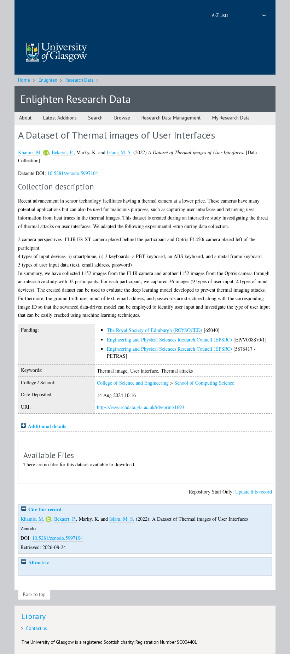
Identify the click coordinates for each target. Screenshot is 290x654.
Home (24, 80)
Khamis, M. (30, 152)
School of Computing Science (204, 382)
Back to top (34, 594)
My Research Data (231, 118)
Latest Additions (60, 118)
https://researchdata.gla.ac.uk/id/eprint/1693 (140, 407)
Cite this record (44, 509)
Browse (122, 118)
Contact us (36, 628)
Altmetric (38, 562)
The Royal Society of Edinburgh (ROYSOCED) (154, 330)
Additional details (47, 426)
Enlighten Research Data (75, 99)
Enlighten (48, 80)
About (25, 118)
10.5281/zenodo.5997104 (72, 173)
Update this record (253, 491)
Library (33, 616)
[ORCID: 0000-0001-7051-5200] (46, 153)
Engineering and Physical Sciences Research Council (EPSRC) (169, 339)
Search (95, 118)
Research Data (79, 80)
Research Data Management (171, 118)
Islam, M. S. (119, 152)
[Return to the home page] (56, 53)
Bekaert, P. (63, 152)
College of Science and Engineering (133, 382)
